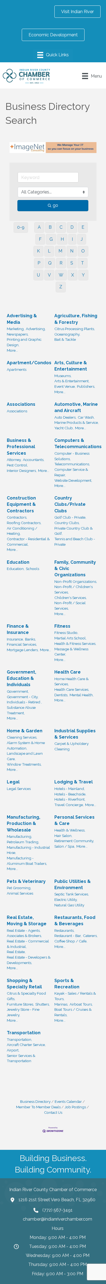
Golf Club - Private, (70, 517)
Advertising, (36, 329)
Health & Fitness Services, (75, 643)
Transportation (23, 1032)
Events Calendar (68, 1101)
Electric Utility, (65, 899)
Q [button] (50, 263)
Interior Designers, (22, 470)
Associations (21, 404)
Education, (15, 568)
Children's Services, (70, 597)
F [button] (40, 239)
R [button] (61, 263)
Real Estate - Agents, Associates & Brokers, (24, 933)
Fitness (62, 626)
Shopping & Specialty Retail (24, 983)
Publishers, (86, 386)
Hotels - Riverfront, (69, 799)
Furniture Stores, (20, 1004)
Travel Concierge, (69, 805)
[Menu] (53, 55)
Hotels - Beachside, (70, 794)
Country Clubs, (67, 523)
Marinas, (61, 1004)
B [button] (50, 227)
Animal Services (20, 893)
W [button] (61, 275)
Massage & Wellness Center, (71, 652)
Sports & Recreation (66, 983)
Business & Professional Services (21, 447)
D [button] (72, 227)
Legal (13, 781)
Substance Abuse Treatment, (21, 710)
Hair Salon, (63, 835)
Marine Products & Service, (76, 422)
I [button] (72, 239)
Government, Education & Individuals (21, 678)
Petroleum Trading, (23, 842)
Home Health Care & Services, (71, 681)
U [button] (38, 275)
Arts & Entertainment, (71, 381)
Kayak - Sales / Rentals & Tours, (75, 996)
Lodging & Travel (73, 781)
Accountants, (33, 459)
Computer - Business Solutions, (71, 456)
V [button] (49, 275)
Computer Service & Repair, (71, 472)
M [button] (60, 251)
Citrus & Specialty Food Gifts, (26, 996)
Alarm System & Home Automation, (26, 745)
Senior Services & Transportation (21, 1058)
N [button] (71, 251)
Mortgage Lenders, (23, 650)
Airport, (13, 1050)
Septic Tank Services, (71, 894)
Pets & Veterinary (26, 881)
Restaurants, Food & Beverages (74, 920)
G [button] (51, 239)
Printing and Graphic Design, (24, 342)
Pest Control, (17, 465)
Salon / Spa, (64, 846)
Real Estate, (16, 952)
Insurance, (15, 639)
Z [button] (60, 286)
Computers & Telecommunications (78, 443)
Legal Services (19, 788)
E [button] (83, 227)
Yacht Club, (64, 428)
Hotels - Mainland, (69, 788)
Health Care (67, 672)
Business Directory (35, 1101)
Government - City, (22, 697)
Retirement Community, (74, 841)
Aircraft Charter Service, (26, 1044)
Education (18, 562)
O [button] (83, 251)
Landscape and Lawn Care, (25, 756)
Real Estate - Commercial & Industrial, (28, 944)
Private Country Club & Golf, (73, 531)
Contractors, (17, 517)
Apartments (16, 369)
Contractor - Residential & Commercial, (28, 541)
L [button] (49, 251)
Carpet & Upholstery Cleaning (71, 746)
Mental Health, (81, 695)
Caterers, (90, 935)
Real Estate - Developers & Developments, (29, 960)
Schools (32, 568)
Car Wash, (86, 417)
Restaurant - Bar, (68, 935)
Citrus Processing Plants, (74, 329)
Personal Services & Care (74, 820)
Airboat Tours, (81, 1004)
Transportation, (19, 1039)
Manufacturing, (19, 836)
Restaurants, (64, 930)
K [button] (38, 251)
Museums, (62, 376)
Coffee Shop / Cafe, (70, 941)
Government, (18, 691)
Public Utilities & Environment (72, 884)
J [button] (82, 239)
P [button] (39, 263)
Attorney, (14, 459)
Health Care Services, (71, 689)
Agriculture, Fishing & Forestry (75, 319)
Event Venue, (65, 386)
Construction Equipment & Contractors (21, 504)
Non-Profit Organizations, (75, 581)
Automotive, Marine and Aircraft (76, 407)
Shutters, (42, 1004)
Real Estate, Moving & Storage (26, 920)
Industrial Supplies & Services (75, 734)
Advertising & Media (22, 319)
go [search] (55, 205)
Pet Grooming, (19, 888)
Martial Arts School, (70, 638)
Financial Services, (22, 644)
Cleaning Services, (22, 737)
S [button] (71, 263)
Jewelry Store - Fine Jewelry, (23, 1012)
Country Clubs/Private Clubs (70, 504)
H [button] (62, 239)
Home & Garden (24, 730)
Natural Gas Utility (69, 905)
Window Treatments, (24, 764)
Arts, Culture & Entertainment (70, 366)
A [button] (39, 227)
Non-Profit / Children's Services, (73, 589)
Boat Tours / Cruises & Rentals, (73, 1012)
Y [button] (83, 275)
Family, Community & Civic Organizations (75, 568)
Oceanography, (67, 334)
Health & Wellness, (69, 830)
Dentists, (61, 695)
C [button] (61, 227)
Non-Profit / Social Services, (70, 605)
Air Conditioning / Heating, (22, 531)
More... (12, 350)
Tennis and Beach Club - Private (74, 541)
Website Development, (73, 480)
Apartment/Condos (29, 362)
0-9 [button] (20, 227)
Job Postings (75, 1107)
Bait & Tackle (65, 339)
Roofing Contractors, (24, 523)
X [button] (72, 275)
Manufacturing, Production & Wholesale (23, 823)
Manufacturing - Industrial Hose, (28, 850)
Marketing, (15, 329)
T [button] (82, 263)
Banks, (30, 639)
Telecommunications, (72, 464)
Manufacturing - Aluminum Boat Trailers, (27, 861)
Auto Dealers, (65, 417)
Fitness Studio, (66, 632)
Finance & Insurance (18, 629)
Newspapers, (18, 334)
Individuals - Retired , (24, 702)
